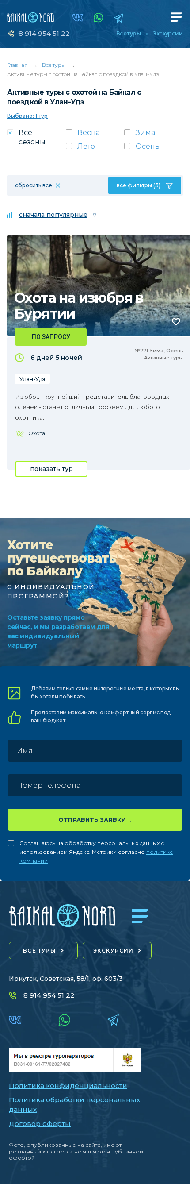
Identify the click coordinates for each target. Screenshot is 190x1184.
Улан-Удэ (32, 379)
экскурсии (113, 950)
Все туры (128, 34)
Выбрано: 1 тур (27, 115)
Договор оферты (40, 1123)
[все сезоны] (36, 139)
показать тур (51, 469)
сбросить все (33, 185)
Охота (36, 433)
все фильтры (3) (138, 185)
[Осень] (153, 149)
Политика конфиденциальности (68, 1085)
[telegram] (118, 18)
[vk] (77, 17)
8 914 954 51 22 (44, 33)
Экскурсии (167, 34)
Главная (17, 65)
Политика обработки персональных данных (74, 1104)
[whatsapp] (98, 18)
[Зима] (153, 135)
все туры (39, 950)
